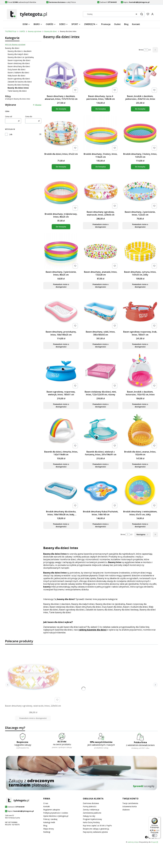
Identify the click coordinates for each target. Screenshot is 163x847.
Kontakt (46, 806)
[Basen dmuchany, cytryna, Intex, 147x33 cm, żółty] (140, 251)
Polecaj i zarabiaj (50, 819)
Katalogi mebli (49, 822)
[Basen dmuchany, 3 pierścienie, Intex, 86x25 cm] (61, 251)
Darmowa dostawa (91, 803)
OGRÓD (22, 31)
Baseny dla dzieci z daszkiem (19, 51)
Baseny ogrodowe (34, 31)
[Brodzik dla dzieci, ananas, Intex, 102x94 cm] (140, 431)
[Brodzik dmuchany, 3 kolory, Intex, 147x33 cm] (140, 133)
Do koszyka (61, 109)
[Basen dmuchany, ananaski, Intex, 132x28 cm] (100, 251)
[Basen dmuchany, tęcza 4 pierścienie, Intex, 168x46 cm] (100, 76)
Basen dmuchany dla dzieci (19, 66)
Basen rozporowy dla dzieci (19, 60)
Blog (45, 825)
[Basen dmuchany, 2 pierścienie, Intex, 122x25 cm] (140, 191)
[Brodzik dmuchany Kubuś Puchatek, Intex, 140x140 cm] (100, 491)
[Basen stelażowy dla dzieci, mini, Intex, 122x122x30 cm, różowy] (100, 371)
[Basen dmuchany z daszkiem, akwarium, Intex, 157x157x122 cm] (61, 76)
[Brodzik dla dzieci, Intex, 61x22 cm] (61, 134)
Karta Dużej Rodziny (91, 822)
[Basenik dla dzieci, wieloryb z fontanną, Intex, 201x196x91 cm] (100, 431)
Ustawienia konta (129, 806)
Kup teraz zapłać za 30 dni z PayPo (97, 825)
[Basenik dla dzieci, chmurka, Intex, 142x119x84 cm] (61, 431)
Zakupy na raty (89, 816)
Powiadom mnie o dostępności (100, 225)
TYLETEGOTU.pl (10, 31)
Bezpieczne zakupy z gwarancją (96, 829)
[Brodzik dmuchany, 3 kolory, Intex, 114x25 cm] (100, 134)
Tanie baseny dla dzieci (17, 91)
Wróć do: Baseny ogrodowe (15, 44)
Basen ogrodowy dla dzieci (19, 78)
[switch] (154, 835)
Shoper (153, 842)
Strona (141, 50)
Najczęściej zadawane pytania (95, 832)
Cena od (8, 116)
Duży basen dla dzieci (16, 69)
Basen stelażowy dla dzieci (19, 63)
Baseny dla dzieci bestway (18, 85)
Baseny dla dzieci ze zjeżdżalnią (21, 57)
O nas (45, 803)
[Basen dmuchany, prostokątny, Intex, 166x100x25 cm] (61, 311)
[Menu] (158, 817)
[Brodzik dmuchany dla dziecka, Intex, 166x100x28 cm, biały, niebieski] (61, 491)
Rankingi (46, 832)
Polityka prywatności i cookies (55, 813)
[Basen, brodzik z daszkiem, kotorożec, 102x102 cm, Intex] (140, 371)
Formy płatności (89, 806)
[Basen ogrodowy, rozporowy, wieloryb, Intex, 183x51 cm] (61, 371)
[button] (141, 14)
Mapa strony (48, 829)
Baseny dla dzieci (50, 31)
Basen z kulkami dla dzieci (18, 72)
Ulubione (126, 809)
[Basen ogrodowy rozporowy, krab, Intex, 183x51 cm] (140, 311)
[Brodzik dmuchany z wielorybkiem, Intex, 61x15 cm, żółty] (140, 491)
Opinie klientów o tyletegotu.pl (55, 816)
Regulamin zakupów (51, 809)
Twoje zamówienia (130, 803)
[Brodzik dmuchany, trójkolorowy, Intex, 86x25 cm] (61, 192)
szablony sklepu (133, 842)
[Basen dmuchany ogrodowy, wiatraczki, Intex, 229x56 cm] (100, 191)
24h (10, 134)
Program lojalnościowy (92, 819)
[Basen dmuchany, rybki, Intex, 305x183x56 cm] (100, 311)
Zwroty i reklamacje (91, 809)
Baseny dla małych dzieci (18, 54)
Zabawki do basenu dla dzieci (20, 81)
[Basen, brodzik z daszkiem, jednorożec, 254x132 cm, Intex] (140, 76)
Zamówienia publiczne (92, 813)
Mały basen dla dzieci (16, 75)
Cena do (28, 116)
